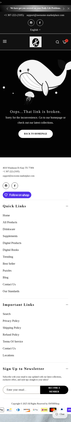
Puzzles (7, 270)
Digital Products (12, 242)
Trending (8, 256)
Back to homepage (35, 133)
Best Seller (9, 263)
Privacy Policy (11, 320)
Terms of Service (13, 341)
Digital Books (11, 249)
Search (7, 313)
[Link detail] (31, 22)
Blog (5, 277)
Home (6, 215)
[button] (7, 8)
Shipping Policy (12, 327)
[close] (68, 9)
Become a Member (54, 390)
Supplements (10, 236)
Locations (8, 355)
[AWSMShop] (36, 41)
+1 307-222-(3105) (11, 171)
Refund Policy (11, 334)
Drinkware (9, 229)
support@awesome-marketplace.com (18, 176)
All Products (10, 222)
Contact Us (9, 284)
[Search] (57, 41)
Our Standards (11, 291)
